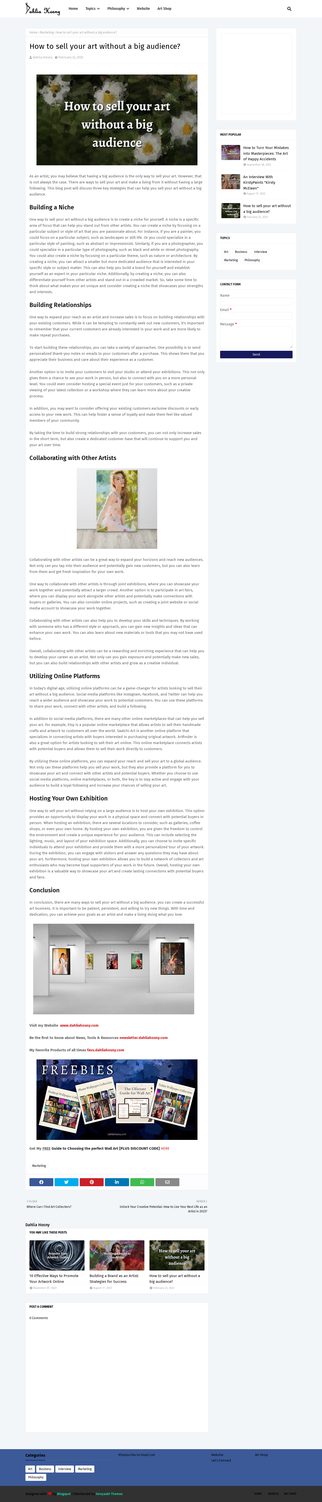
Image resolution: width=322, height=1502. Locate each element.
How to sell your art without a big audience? (174, 1279)
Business (241, 252)
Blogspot (64, 1494)
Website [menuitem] (143, 9)
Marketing (47, 32)
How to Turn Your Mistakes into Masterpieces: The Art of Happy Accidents (266, 153)
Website (217, 1455)
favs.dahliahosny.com (105, 1050)
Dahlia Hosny (42, 57)
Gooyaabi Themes (109, 1494)
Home (33, 32)
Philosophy (252, 260)
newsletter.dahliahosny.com (143, 1037)
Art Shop (261, 1455)
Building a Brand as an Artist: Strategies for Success (114, 1279)
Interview (260, 252)
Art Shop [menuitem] (164, 9)
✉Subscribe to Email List (136, 1455)
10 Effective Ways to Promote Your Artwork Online (53, 1279)
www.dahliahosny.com (79, 1025)
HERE (165, 1148)
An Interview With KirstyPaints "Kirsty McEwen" (259, 182)
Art (226, 252)
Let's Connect (221, 1460)
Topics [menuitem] (91, 9)
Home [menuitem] (73, 9)
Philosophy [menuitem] (116, 9)
